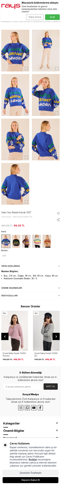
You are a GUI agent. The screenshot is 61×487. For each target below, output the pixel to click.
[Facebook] (40, 407)
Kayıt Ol (50, 386)
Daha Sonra (35, 17)
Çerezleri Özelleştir (30, 472)
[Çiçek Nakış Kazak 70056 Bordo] (46, 331)
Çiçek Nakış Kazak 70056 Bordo (46, 354)
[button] (4, 336)
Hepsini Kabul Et (30, 480)
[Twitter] (27, 407)
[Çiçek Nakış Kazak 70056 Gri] (14, 331)
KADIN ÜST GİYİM (41, 21)
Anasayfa (5, 21)
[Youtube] (33, 407)
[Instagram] (20, 407)
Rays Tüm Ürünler (21, 21)
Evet (52, 17)
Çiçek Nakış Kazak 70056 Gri (14, 354)
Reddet (33, 459)
